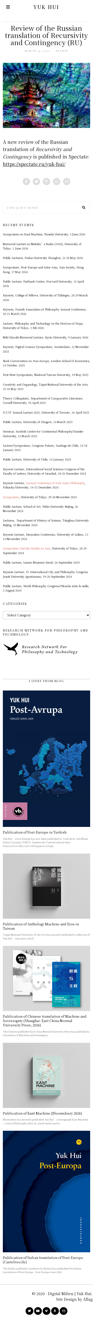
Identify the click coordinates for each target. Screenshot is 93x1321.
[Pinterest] (46, 181)
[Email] (66, 181)
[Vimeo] (46, 1311)
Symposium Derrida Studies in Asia (26, 548)
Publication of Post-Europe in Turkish (34, 832)
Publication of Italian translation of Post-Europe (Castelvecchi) (43, 1259)
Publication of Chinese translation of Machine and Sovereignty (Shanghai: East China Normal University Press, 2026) (45, 1020)
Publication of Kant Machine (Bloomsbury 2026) (42, 1113)
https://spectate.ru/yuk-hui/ (34, 164)
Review (62, 51)
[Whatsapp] (56, 181)
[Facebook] (26, 181)
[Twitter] (36, 181)
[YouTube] (38, 1311)
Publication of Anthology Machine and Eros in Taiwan (41, 926)
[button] (84, 208)
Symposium (11, 497)
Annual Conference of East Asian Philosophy (55, 483)
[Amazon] (55, 1311)
